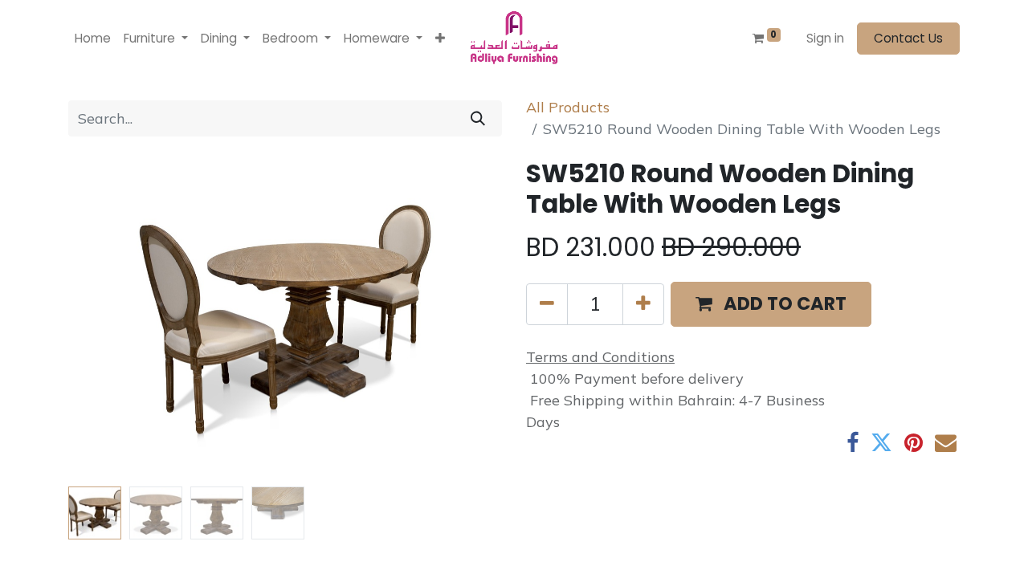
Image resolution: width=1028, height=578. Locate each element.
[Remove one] (547, 304)
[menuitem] (92, 39)
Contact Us (908, 38)
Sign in (825, 38)
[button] (440, 39)
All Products (568, 107)
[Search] (478, 118)
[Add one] (643, 304)
